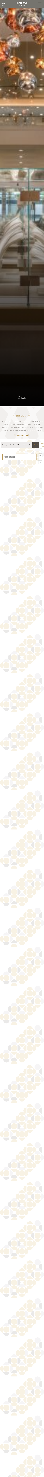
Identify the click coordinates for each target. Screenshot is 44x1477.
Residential (27, 445)
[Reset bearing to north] (40, 462)
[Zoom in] (40, 455)
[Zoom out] (40, 458)
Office (18, 445)
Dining (4, 445)
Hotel (11, 445)
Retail (36, 445)
